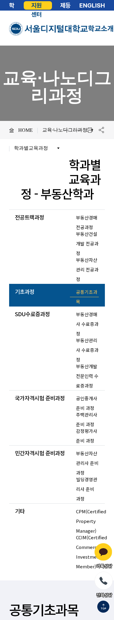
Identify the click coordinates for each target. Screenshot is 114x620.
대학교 (11, 5)
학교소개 (101, 28)
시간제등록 (65, 5)
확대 (66, 130)
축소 (78, 130)
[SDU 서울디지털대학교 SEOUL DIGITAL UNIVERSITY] (48, 29)
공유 (101, 130)
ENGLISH (92, 5)
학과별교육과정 (31, 148)
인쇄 (89, 130)
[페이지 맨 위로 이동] (103, 607)
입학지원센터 (36, 5)
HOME (25, 130)
